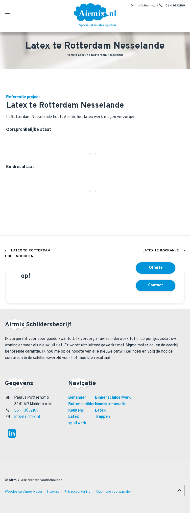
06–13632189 (175, 6)
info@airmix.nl (148, 6)
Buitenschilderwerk (86, 404)
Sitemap (53, 492)
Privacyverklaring (77, 492)
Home (71, 55)
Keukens (76, 410)
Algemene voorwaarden (113, 492)
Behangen (77, 397)
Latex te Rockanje (160, 250)
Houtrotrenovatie (110, 404)
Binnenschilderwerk (113, 397)
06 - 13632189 (26, 410)
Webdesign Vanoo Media (23, 492)
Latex (100, 410)
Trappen (102, 416)
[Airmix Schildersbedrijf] (95, 15)
